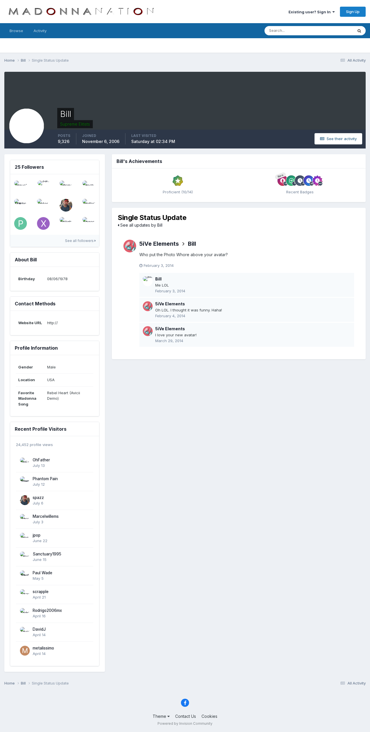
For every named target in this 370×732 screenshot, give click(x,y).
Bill (192, 243)
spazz (38, 497)
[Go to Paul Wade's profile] (25, 575)
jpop (36, 535)
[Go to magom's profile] (88, 223)
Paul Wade (42, 572)
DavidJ (39, 629)
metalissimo (43, 648)
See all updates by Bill (140, 225)
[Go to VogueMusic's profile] (20, 187)
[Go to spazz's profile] (66, 205)
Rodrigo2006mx (47, 610)
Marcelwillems (46, 516)
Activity (40, 30)
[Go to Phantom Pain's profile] (25, 481)
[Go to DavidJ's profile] (25, 632)
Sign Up (353, 11)
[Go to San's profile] (43, 187)
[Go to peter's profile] (43, 205)
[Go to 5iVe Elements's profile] (129, 246)
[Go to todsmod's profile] (66, 187)
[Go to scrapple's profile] (25, 594)
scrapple (41, 591)
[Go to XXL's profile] (43, 223)
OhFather (41, 460)
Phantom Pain (45, 478)
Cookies (209, 716)
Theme (160, 716)
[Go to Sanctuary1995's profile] (25, 557)
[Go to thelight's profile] (66, 223)
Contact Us (185, 716)
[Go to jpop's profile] (25, 538)
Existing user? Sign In (310, 12)
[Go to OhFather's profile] (25, 462)
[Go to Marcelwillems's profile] (25, 519)
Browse (16, 30)
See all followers (80, 241)
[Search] (359, 30)
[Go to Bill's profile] (148, 281)
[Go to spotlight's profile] (88, 205)
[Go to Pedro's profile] (20, 223)
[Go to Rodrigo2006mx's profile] (25, 613)
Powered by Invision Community (185, 723)
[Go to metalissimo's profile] (25, 651)
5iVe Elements (159, 243)
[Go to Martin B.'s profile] (20, 205)
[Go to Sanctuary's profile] (88, 187)
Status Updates (332, 30)
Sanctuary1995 (47, 554)
